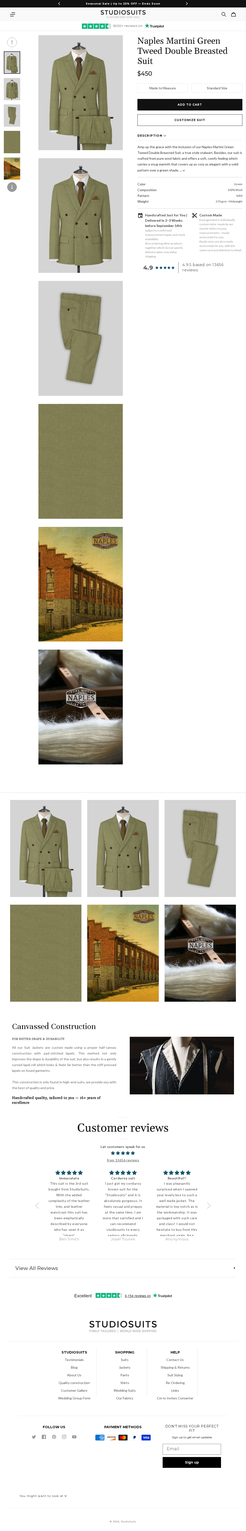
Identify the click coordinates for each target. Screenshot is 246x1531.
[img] (123, 1153)
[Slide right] (12, 187)
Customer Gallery (74, 1390)
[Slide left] (12, 42)
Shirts (124, 1383)
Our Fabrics (124, 1398)
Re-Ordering (175, 1383)
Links (175, 1390)
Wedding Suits (125, 1390)
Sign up (192, 1462)
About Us (74, 1375)
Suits (125, 1360)
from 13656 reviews (123, 1160)
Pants (124, 1375)
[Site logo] (123, 1327)
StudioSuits (128, 1521)
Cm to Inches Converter (175, 1398)
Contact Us (175, 1360)
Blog (74, 1367)
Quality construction (74, 1383)
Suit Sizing (175, 1375)
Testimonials (74, 1360)
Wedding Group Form (74, 1398)
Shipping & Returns (175, 1367)
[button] (12, 14)
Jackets (124, 1367)
